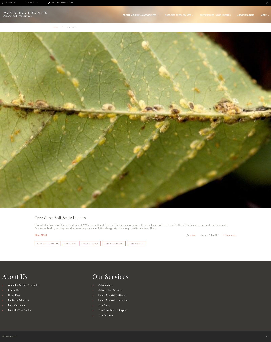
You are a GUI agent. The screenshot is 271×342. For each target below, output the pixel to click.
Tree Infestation (113, 243)
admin (193, 235)
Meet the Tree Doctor (19, 310)
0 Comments (229, 235)
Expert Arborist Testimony (112, 295)
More (264, 15)
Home (55, 27)
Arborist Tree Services (178, 15)
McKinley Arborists (25, 12)
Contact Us (14, 290)
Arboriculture (245, 15)
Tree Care (70, 243)
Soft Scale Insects (47, 243)
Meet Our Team (16, 305)
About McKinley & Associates (139, 15)
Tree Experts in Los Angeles (215, 15)
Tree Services (105, 315)
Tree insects (136, 243)
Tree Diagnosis (90, 243)
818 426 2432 (33, 3)
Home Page (14, 295)
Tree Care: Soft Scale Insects (60, 217)
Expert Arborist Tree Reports (113, 300)
